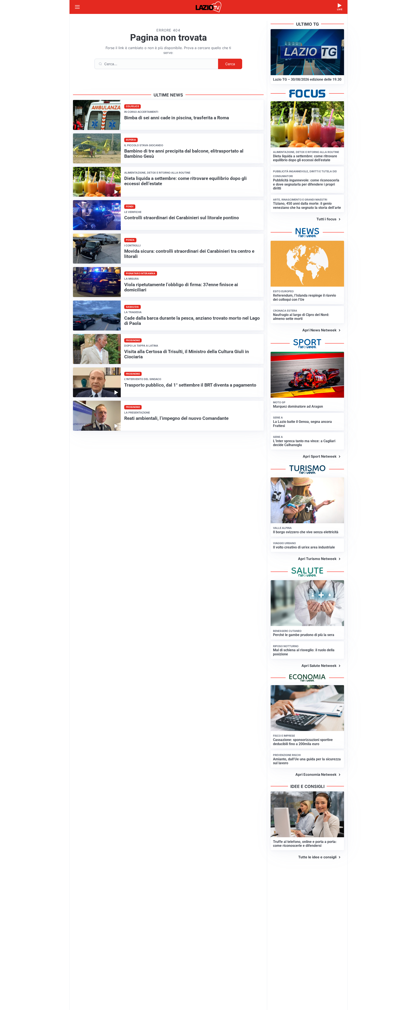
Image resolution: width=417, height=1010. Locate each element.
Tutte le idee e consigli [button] (317, 857)
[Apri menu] (77, 7)
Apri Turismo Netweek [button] (317, 558)
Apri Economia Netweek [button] (315, 774)
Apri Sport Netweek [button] (319, 456)
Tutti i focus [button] (326, 219)
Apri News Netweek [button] (319, 330)
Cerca (230, 64)
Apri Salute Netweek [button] (318, 665)
